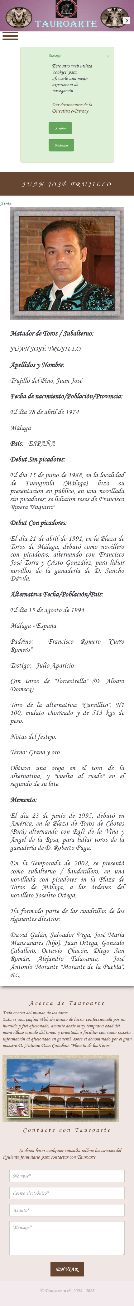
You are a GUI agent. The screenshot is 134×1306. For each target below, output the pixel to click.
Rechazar (61, 145)
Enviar (67, 1269)
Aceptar (60, 128)
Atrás (5, 204)
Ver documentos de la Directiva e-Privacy (72, 108)
